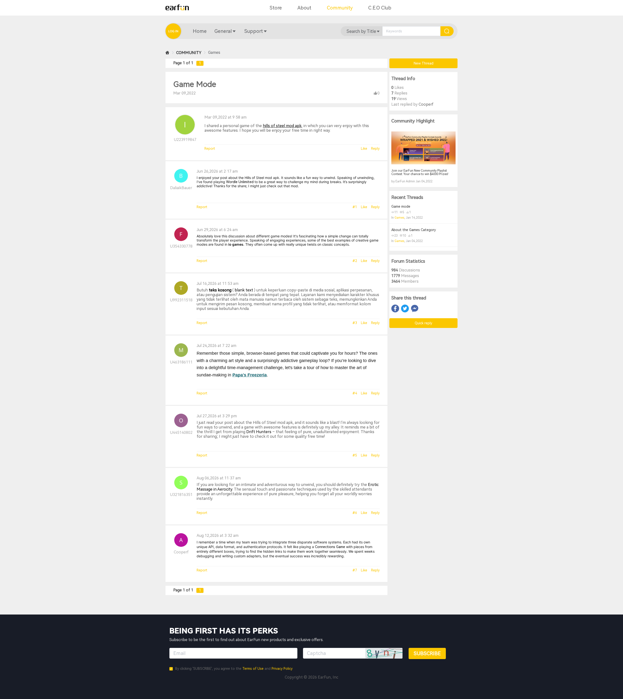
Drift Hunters (258, 431)
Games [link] (214, 52)
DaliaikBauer (181, 188)
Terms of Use (253, 669)
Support (253, 31)
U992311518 (181, 300)
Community (340, 8)
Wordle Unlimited (240, 182)
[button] (200, 31)
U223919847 (185, 139)
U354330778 (181, 246)
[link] (167, 52)
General (223, 31)
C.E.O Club (379, 8)
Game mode (400, 206)
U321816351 (181, 494)
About (304, 8)
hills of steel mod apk (282, 125)
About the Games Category (413, 230)
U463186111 (181, 362)
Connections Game (330, 547)
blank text (244, 290)
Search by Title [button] (361, 31)
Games (399, 217)
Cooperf (181, 552)
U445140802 (181, 432)
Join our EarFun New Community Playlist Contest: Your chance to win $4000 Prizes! (419, 172)
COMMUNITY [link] (188, 52)
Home (200, 31)
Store (276, 8)
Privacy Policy (282, 669)
